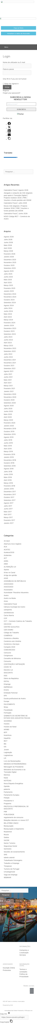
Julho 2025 (8, 274)
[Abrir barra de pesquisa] (34, 47)
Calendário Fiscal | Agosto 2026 (16, 190)
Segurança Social (10, 846)
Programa (7, 803)
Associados (8, 590)
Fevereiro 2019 (9, 454)
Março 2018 (8, 483)
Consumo (7, 661)
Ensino (6, 690)
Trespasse (8, 866)
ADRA (6, 561)
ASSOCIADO (8, 584)
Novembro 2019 (10, 429)
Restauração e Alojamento (14, 829)
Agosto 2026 (9, 237)
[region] (18, 923)
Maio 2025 (8, 280)
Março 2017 (8, 517)
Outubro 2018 (9, 463)
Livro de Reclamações (12, 761)
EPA (5, 696)
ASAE (6, 578)
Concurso (7, 653)
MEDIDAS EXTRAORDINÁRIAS (15, 764)
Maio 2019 (8, 446)
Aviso (6, 601)
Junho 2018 (8, 474)
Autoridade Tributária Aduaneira (16, 592)
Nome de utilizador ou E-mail (14, 62)
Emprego (7, 684)
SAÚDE (6, 840)
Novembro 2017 (10, 494)
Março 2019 (8, 451)
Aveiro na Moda (10, 598)
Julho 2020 (8, 409)
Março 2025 (8, 285)
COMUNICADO (9, 650)
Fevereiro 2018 (9, 486)
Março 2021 (8, 386)
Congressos (8, 655)
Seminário (7, 849)
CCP (5, 618)
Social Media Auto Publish (11, 1010)
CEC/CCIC (7, 624)
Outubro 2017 (9, 497)
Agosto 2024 (9, 305)
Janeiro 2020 (9, 426)
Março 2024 (8, 320)
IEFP (5, 732)
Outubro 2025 (9, 265)
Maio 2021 (8, 380)
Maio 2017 (8, 512)
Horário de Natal (10, 727)
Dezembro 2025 (10, 260)
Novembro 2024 (10, 297)
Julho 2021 (8, 374)
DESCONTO (8, 673)
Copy (4, 1022)
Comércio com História (12, 641)
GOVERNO (8, 721)
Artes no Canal (9, 572)
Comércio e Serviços (11, 644)
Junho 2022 (8, 357)
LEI (5, 758)
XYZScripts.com (28, 1010)
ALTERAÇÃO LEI (10, 567)
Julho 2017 (8, 506)
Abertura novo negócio (12, 544)
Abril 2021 (7, 383)
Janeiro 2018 (9, 489)
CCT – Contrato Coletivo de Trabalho (18, 621)
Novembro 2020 (10, 397)
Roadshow (8, 832)
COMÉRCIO (8, 635)
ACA (5, 547)
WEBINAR (7, 877)
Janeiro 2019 (9, 457)
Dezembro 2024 (10, 294)
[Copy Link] (9, 139)
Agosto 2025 (9, 271)
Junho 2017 (8, 509)
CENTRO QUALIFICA (11, 627)
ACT (5, 558)
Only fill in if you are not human (14, 79)
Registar (6, 90)
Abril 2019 (8, 449)
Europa (6, 701)
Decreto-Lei (8, 670)
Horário (6, 724)
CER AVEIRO (8, 630)
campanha (8, 610)
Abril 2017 (7, 514)
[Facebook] (9, 124)
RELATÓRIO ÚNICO (11, 823)
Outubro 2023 (9, 331)
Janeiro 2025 (9, 291)
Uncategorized (9, 872)
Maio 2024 (8, 314)
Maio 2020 (8, 414)
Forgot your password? (11, 93)
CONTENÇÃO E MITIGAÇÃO (14, 664)
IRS (5, 744)
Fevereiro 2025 (9, 288)
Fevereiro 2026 (9, 254)
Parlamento (8, 792)
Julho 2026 (8, 239)
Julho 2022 (8, 354)
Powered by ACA (8, 1005)
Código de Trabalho (11, 633)
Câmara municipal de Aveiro (14, 607)
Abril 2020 (8, 417)
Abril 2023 (8, 343)
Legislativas (8, 755)
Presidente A (9, 801)
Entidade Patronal (10, 693)
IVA (5, 747)
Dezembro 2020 (10, 394)
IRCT (5, 741)
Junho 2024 (8, 311)
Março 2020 (8, 420)
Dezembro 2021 (10, 360)
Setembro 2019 (10, 434)
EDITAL (6, 681)
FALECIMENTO (9, 704)
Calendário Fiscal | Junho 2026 (16, 213)
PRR (5, 812)
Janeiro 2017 (9, 523)
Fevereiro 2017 (9, 520)
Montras (7, 775)
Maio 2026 (8, 245)
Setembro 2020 (10, 403)
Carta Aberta (9, 615)
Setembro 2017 (9, 500)
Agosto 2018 (8, 469)
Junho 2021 (8, 377)
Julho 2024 (8, 308)
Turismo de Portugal (11, 869)
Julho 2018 (8, 472)
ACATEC (7, 550)
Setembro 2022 (10, 351)
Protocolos (7, 970)
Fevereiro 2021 (9, 388)
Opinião (7, 786)
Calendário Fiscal (10, 604)
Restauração (8, 826)
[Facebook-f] (31, 990)
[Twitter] (9, 128)
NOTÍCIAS (7, 781)
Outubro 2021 (9, 365)
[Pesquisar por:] (18, 172)
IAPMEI (6, 729)
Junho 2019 (8, 443)
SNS (5, 855)
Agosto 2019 (8, 437)
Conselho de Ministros (12, 658)
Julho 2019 (8, 440)
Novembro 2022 (10, 348)
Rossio (6, 835)
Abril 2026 (8, 248)
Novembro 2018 (10, 460)
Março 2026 (8, 251)
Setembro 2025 (10, 268)
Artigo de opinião (10, 575)
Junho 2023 (8, 340)
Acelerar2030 (9, 552)
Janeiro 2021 (9, 391)
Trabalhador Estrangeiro (13, 860)
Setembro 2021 (9, 368)
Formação (7, 713)
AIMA (6, 564)
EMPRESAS (8, 687)
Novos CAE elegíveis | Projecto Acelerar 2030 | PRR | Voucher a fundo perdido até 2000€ (16, 208)
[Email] (9, 135)
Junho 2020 (8, 411)
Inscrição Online (9, 968)
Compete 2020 (9, 647)
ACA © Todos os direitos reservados (14, 1001)
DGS (5, 676)
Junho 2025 (8, 277)
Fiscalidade (8, 710)
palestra (7, 789)
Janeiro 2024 (9, 325)
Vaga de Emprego (10, 875)
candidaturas (9, 613)
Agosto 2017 (8, 503)
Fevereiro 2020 (9, 423)
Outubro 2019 (9, 431)
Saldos (6, 837)
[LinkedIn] (9, 132)
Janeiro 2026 (9, 257)
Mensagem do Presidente (13, 767)
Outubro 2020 (9, 400)
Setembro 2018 (9, 466)
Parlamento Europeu (11, 795)
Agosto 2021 (8, 371)
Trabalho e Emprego (11, 863)
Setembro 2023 (10, 334)
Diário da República (11, 678)
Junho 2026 (8, 242)
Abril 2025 (8, 282)
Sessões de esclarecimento (14, 852)
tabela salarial (9, 857)
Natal (6, 778)
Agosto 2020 (9, 406)
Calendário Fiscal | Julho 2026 (15, 203)
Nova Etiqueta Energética (13, 783)
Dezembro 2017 (10, 492)
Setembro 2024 (10, 302)
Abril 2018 (7, 480)
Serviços (22, 955)
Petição (6, 798)
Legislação (8, 752)
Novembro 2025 (10, 262)
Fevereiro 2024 (9, 323)
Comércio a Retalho (11, 638)
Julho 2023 (8, 337)
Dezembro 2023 (10, 328)
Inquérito (7, 738)
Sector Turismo (9, 843)
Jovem (6, 750)
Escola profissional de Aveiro (15, 698)
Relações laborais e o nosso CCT (16, 820)
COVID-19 (7, 667)
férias (6, 707)
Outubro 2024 (9, 300)
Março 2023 (8, 345)
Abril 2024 (8, 317)
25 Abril (7, 541)
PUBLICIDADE (9, 814)
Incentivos (7, 735)
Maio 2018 (8, 477)
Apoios (6, 570)
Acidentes (7, 555)
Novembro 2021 (10, 363)
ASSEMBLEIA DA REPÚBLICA (15, 581)
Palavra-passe (8, 69)
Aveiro (6, 595)
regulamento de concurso (13, 817)
